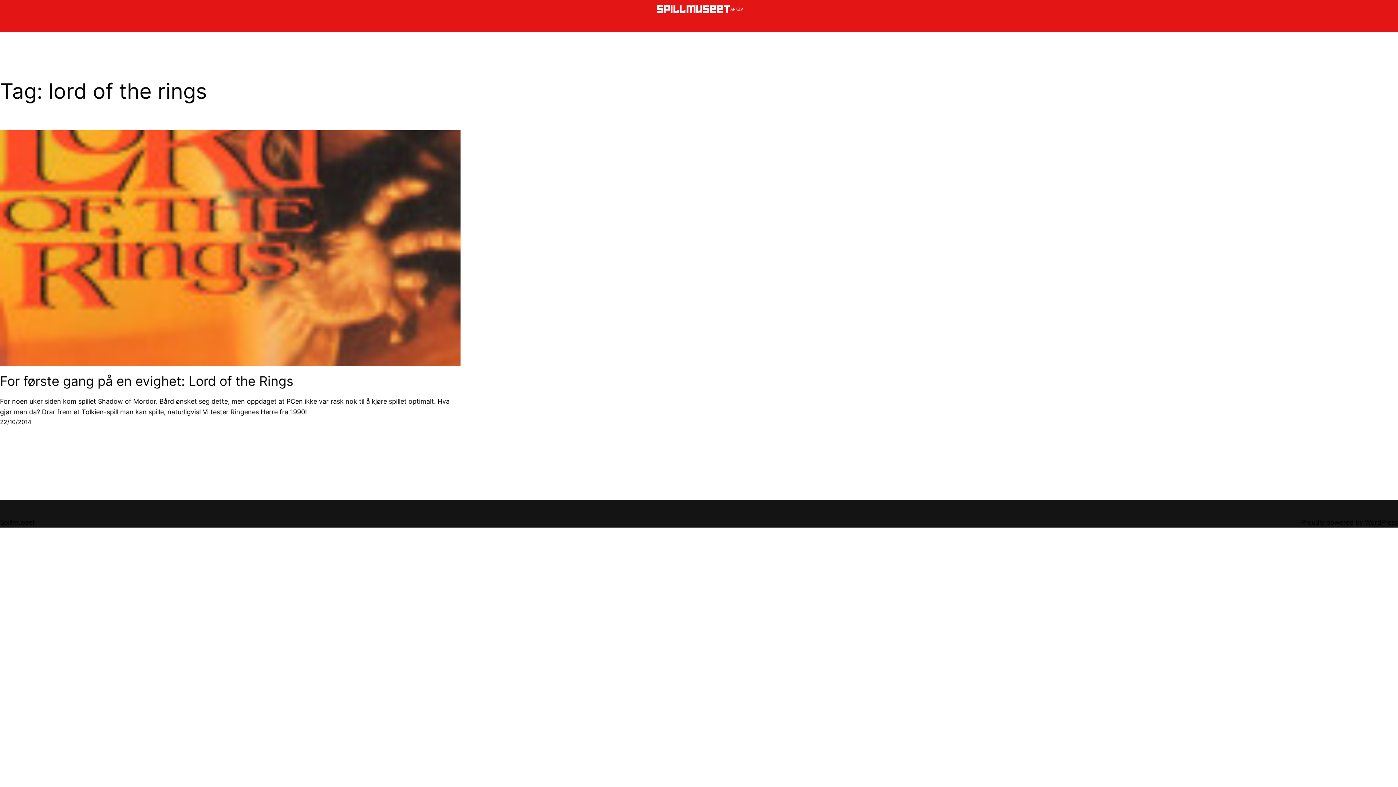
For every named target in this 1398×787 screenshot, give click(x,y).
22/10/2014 (15, 422)
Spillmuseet (17, 522)
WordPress (1381, 522)
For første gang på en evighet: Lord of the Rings (146, 381)
